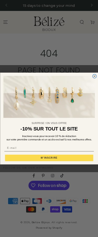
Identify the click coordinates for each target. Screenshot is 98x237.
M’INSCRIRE (49, 158)
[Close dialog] (94, 76)
